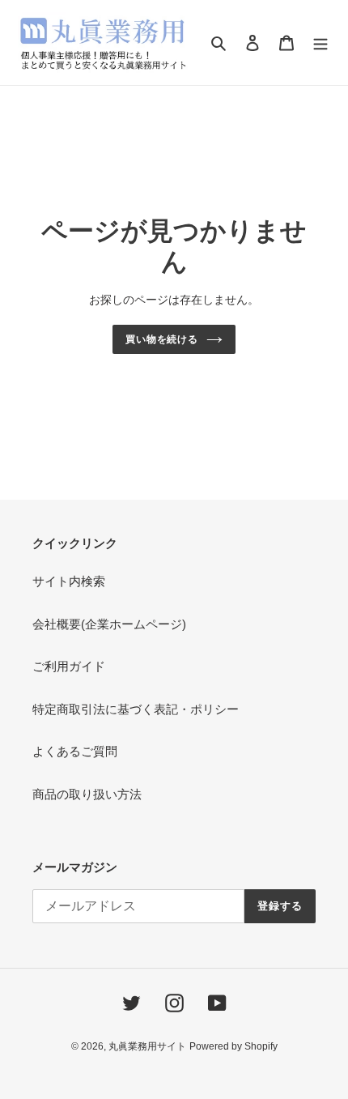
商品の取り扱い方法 (87, 794)
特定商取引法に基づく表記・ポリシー (135, 709)
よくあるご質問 (74, 751)
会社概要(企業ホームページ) (109, 624)
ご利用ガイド (68, 666)
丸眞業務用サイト (147, 1046)
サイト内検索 (68, 581)
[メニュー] (320, 42)
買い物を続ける (162, 339)
